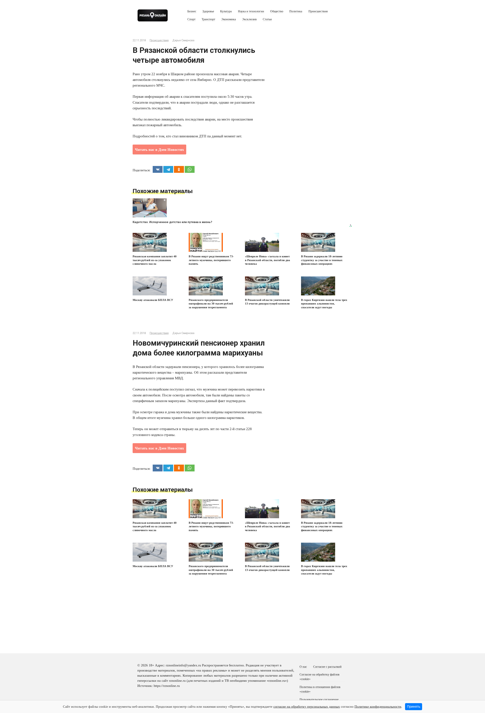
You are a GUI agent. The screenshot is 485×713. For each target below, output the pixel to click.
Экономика (228, 19)
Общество (276, 11)
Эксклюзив (249, 19)
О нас (303, 666)
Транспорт (208, 19)
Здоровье (208, 11)
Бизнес (191, 11)
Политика (295, 11)
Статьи (267, 19)
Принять (413, 706)
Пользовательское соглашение (319, 699)
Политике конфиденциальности (377, 706)
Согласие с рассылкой (327, 666)
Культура (226, 11)
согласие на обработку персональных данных (306, 706)
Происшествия (318, 11)
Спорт (191, 19)
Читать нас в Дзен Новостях (159, 149)
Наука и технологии (251, 11)
